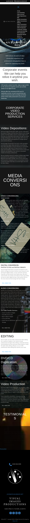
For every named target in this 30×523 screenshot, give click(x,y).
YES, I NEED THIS (6, 258)
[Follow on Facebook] (10, 513)
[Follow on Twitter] (13, 513)
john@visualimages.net (15, 494)
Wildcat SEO (15, 521)
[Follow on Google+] (16, 513)
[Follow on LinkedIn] (19, 513)
